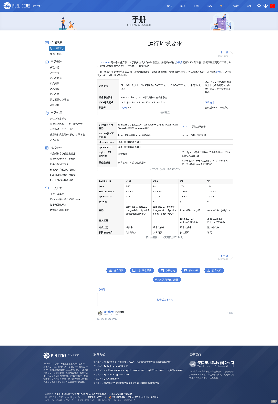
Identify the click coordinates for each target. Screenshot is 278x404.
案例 (182, 6)
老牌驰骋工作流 (69, 394)
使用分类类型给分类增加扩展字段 (67, 134)
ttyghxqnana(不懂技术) (117, 366)
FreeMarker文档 (163, 361)
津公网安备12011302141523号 (125, 397)
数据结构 (170, 270)
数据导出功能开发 (59, 210)
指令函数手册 (144, 270)
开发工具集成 (57, 194)
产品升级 (54, 83)
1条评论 (101, 289)
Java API (131, 361)
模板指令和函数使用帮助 (63, 169)
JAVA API (193, 270)
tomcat (185, 126)
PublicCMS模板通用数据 (63, 174)
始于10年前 (36, 5)
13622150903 (112, 378)
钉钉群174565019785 (114, 370)
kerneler (110, 374)
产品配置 (54, 94)
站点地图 (145, 397)
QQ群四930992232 (175, 370)
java (218, 71)
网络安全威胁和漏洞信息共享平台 (144, 383)
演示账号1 (109, 311)
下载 (196, 6)
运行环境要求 (57, 48)
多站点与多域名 (58, 118)
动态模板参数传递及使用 (63, 153)
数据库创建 (56, 53)
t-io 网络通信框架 (115, 394)
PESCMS (81, 394)
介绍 (169, 6)
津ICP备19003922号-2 (98, 397)
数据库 (179, 62)
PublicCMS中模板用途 (61, 180)
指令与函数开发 (58, 204)
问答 (249, 6)
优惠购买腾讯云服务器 (166, 279)
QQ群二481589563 (135, 370)
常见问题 (54, 139)
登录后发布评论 (165, 299)
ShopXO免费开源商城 (96, 394)
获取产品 (54, 67)
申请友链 (128, 394)
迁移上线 (54, 104)
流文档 (57, 394)
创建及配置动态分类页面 (63, 158)
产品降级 (54, 88)
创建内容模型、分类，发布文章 (66, 123)
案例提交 (155, 397)
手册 (222, 6)
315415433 (123, 374)
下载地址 (209, 102)
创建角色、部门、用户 (61, 129)
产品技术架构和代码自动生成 (65, 199)
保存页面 (118, 270)
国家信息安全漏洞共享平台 (116, 383)
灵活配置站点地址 (59, 99)
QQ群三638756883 (155, 370)
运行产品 (54, 72)
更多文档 (216, 270)
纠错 (273, 401)
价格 (209, 6)
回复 (231, 313)
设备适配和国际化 (59, 164)
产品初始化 (56, 78)
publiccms (105, 62)
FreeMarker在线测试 (145, 361)
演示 (236, 6)
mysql (124, 107)
